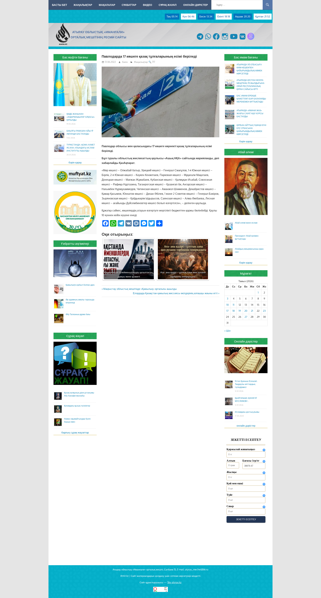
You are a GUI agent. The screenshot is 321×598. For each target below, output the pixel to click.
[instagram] (225, 39)
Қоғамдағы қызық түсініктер (77, 405)
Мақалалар (107, 5)
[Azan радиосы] (250, 39)
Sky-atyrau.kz (174, 582)
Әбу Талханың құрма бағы (78, 314)
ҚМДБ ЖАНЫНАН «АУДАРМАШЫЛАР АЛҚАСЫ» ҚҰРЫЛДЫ (81, 117)
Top (313, 590)
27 (246, 316)
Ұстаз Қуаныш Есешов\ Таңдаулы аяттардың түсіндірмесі (246, 384)
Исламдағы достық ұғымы (247, 412)
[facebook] (216, 39)
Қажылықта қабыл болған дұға (80, 285)
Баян (125, 61)
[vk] (242, 39)
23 (264, 310)
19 (240, 310)
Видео (147, 5)
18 (233, 310)
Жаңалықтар (83, 5)
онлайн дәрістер (246, 425)
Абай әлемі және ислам (246, 222)
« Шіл (227, 330)
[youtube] (234, 39)
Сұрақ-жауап (168, 5)
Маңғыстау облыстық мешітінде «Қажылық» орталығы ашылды (140, 288)
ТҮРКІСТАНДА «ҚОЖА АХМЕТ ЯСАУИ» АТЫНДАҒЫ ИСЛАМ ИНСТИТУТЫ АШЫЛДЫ (81, 147)
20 (245, 310)
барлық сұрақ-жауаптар (75, 432)
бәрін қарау (75, 162)
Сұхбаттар (129, 5)
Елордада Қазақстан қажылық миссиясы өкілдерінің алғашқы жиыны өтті (175, 293)
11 (233, 304)
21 (252, 310)
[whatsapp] (208, 39)
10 (227, 304)
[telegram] (200, 39)
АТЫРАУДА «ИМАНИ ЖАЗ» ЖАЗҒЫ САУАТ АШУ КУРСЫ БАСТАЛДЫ (250, 113)
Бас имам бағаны (246, 57)
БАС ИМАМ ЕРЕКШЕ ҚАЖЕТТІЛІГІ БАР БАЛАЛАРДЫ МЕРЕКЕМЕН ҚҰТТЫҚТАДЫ (251, 98)
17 (227, 310)
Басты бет (59, 5)
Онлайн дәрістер (195, 5)
